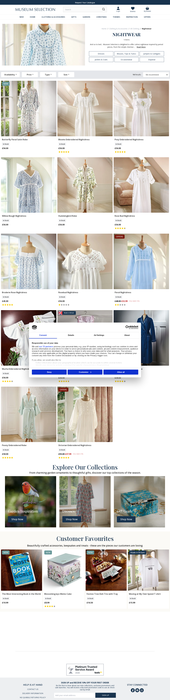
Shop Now (17, 519)
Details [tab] (71, 335)
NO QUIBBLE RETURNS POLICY (33, 697)
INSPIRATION (132, 17)
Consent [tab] (43, 335)
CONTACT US (32, 689)
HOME (32, 17)
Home (104, 28)
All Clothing (134, 28)
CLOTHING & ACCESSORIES (53, 17)
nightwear (146, 28)
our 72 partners (46, 346)
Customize (83, 372)
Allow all (121, 372)
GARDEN (86, 17)
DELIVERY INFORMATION (32, 693)
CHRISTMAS (101, 17)
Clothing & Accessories (118, 28)
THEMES (116, 17)
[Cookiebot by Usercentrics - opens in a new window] (127, 327)
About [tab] (127, 335)
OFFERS (147, 17)
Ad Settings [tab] (99, 335)
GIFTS (73, 17)
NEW (22, 17)
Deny (49, 372)
